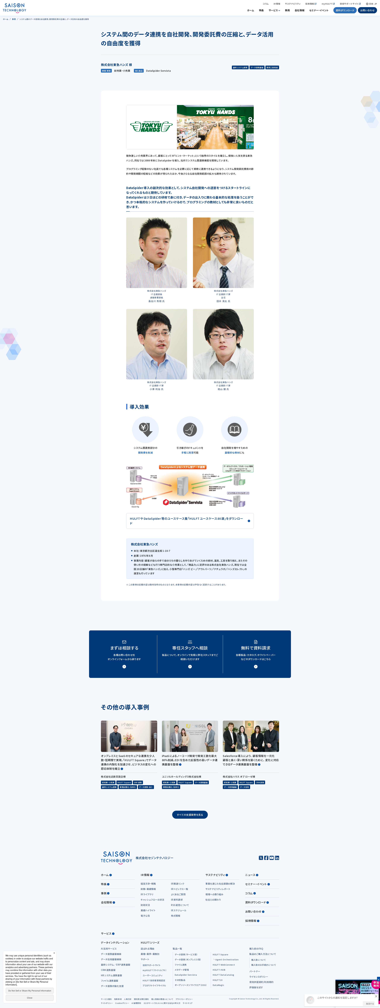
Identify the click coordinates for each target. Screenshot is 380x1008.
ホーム (250, 10)
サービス (273, 10)
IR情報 (277, 3)
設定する (370, 1003)
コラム (266, 3)
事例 (287, 10)
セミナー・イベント (319, 10)
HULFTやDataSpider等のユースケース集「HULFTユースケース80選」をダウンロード (186, 520)
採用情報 (309, 3)
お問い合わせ (367, 10)
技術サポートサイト (349, 3)
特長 (261, 10)
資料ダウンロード (345, 10)
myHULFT (327, 3)
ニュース (250, 875)
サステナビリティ (293, 3)
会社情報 (300, 10)
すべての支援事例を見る (190, 814)
